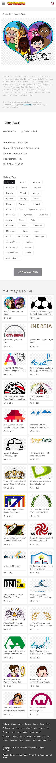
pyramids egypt (36, 209)
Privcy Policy (22, 755)
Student (15, 736)
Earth (48, 724)
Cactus (35, 724)
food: (5, 740)
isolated (36, 204)
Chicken (42, 728)
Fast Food (42, 740)
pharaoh (37, 188)
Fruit (49, 740)
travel (23, 193)
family (31, 732)
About (5, 755)
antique (36, 182)
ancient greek (12, 258)
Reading (46, 736)
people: (6, 732)
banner (24, 188)
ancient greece (13, 242)
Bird (22, 728)
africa (8, 209)
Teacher (22, 736)
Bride (25, 732)
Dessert (28, 740)
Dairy (21, 740)
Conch (42, 724)
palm (33, 220)
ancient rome (12, 253)
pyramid (9, 198)
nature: (6, 724)
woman (22, 204)
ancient (23, 182)
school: (6, 736)
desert (36, 198)
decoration (11, 215)
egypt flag (27, 215)
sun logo (39, 236)
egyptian (10, 188)
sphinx (9, 220)
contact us (28, 105)
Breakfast (13, 740)
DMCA (40, 755)
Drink (34, 740)
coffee (29, 242)
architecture (23, 236)
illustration (43, 215)
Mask (14, 732)
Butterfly (29, 728)
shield (28, 253)
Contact (32, 755)
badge (28, 247)
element (9, 225)
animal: (6, 728)
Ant (13, 728)
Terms (12, 755)
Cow (48, 728)
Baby (19, 732)
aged (37, 231)
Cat (35, 728)
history (23, 198)
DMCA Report (12, 123)
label (8, 236)
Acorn (13, 724)
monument (10, 231)
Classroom (37, 736)
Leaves (28, 724)
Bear (18, 728)
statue (23, 225)
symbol (9, 182)
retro (21, 220)
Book (29, 736)
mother (38, 732)
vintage (36, 193)
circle (25, 231)
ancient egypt (12, 247)
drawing (9, 193)
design (9, 204)
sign (20, 209)
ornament (37, 225)
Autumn (20, 724)
